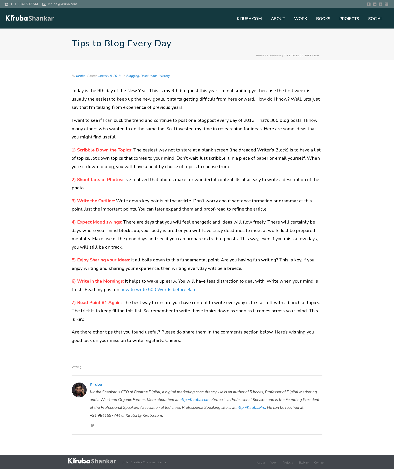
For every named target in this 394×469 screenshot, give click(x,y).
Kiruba (80, 76)
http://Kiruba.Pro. (251, 407)
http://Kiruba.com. (194, 399)
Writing (164, 76)
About (261, 462)
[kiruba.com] (92, 461)
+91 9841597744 (24, 4)
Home (260, 55)
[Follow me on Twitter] (92, 425)
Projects (288, 462)
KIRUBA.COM (249, 18)
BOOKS (323, 18)
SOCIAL (375, 18)
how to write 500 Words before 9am (158, 290)
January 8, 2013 (109, 76)
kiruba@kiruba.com (62, 4)
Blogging (274, 55)
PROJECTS (349, 18)
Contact (319, 462)
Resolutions (149, 76)
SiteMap (303, 462)
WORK (300, 18)
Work (273, 462)
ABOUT (278, 18)
